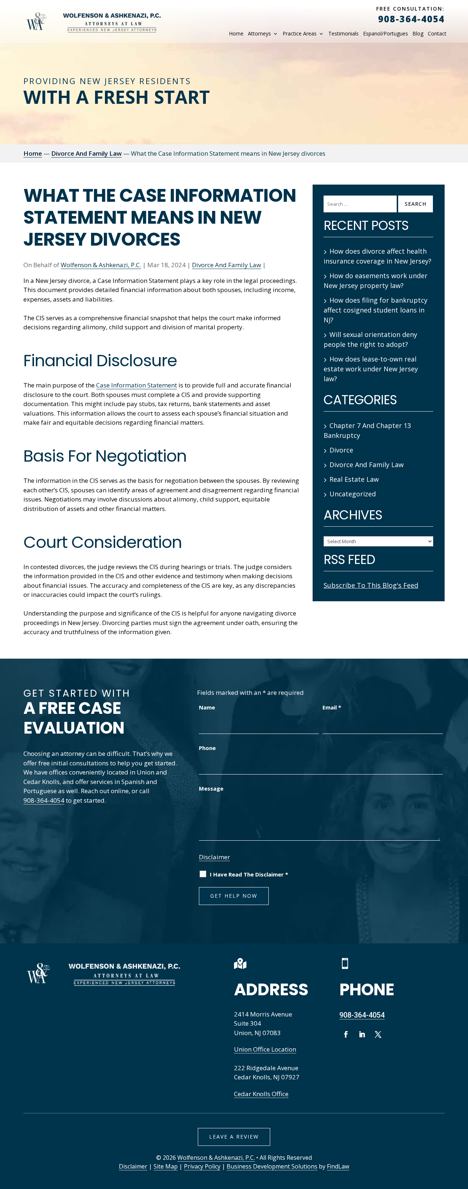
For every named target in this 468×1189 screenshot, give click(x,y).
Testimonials (343, 33)
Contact (437, 33)
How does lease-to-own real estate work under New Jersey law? (371, 369)
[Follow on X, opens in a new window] (378, 1034)
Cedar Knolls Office (261, 1094)
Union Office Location (265, 1049)
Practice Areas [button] (300, 33)
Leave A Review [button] (234, 1136)
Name (207, 707)
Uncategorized (352, 493)
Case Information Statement (136, 385)
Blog (417, 33)
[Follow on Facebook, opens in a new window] (345, 1034)
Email (331, 707)
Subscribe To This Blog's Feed (371, 585)
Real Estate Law (354, 479)
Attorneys (259, 33)
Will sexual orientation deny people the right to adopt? (370, 339)
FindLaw (338, 1166)
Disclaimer (214, 857)
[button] (460, 1135)
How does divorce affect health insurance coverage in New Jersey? (377, 256)
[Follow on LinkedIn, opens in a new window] (362, 1034)
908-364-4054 (411, 19)
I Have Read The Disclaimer (249, 874)
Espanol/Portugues (385, 33)
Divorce (341, 450)
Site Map (166, 1166)
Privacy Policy (202, 1166)
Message (211, 788)
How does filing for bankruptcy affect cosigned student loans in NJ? (375, 310)
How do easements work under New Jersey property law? (375, 280)
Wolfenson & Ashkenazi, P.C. (101, 265)
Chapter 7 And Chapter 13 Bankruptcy (367, 430)
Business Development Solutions (272, 1166)
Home (236, 33)
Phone (207, 747)
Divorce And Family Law (226, 265)
